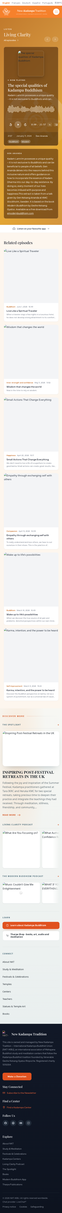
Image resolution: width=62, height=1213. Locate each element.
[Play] (17, 124)
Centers (29, 991)
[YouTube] (21, 1123)
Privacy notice (9, 1206)
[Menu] (56, 12)
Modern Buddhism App (14, 1179)
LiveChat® (21, 1201)
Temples (29, 984)
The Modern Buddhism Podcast (23, 876)
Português (47, 2)
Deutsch (26, 2)
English (6, 2)
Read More (9, 815)
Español (36, 2)
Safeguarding (37, 1206)
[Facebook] (6, 1123)
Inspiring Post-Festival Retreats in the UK (28, 774)
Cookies (23, 1206)
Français (16, 2)
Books (29, 1013)
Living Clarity (17, 34)
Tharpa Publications (12, 1184)
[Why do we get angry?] (47, 39)
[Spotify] (13, 1123)
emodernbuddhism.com (20, 213)
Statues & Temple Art (29, 1006)
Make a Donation (17, 1076)
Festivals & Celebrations (29, 976)
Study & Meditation (29, 969)
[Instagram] (28, 1123)
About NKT (29, 961)
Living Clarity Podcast (18, 824)
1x (50, 124)
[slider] (31, 110)
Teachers (29, 998)
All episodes (10, 40)
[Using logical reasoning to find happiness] (55, 39)
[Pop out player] (56, 124)
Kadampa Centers (12, 1158)
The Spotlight (12, 725)
